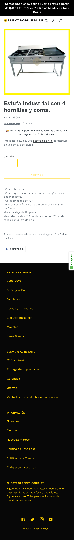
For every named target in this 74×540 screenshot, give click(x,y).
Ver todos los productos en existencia (32, 397)
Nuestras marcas (18, 439)
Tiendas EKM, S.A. (41, 528)
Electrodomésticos (19, 317)
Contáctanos (15, 360)
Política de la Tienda (20, 458)
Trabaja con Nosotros (21, 467)
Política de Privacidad (21, 449)
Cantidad (9, 156)
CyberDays (14, 280)
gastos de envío (43, 140)
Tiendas (12, 430)
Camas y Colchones (20, 308)
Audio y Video (16, 290)
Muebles (12, 327)
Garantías (13, 378)
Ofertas (12, 387)
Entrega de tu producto (23, 369)
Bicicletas (13, 299)
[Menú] (68, 20)
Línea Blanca (15, 336)
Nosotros (13, 421)
